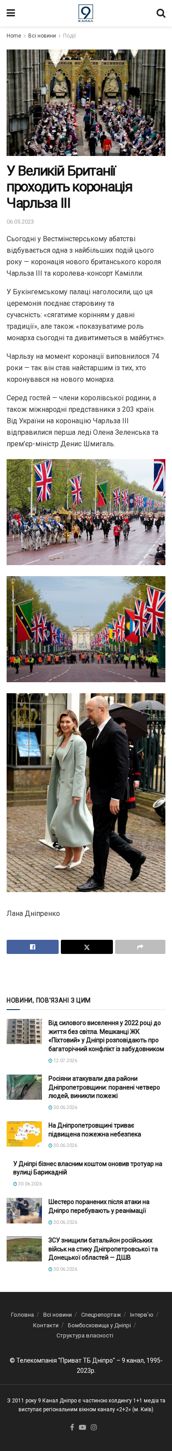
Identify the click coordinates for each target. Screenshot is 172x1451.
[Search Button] (161, 13)
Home (14, 36)
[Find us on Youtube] (82, 1428)
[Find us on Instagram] (94, 1428)
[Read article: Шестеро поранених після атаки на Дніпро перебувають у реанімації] (24, 1210)
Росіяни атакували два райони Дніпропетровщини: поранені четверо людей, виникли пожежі (104, 1087)
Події (69, 36)
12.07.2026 (64, 1060)
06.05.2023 (20, 221)
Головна (22, 1314)
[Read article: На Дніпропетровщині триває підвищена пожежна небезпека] (24, 1134)
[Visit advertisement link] (86, 974)
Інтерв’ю (141, 1314)
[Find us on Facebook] (72, 1428)
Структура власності (84, 1335)
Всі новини (42, 36)
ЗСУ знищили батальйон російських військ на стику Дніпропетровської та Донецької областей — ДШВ (103, 1249)
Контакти (46, 1325)
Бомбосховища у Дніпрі (99, 1325)
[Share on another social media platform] (140, 947)
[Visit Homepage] (86, 13)
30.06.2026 (64, 1107)
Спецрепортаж (101, 1314)
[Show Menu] (11, 13)
